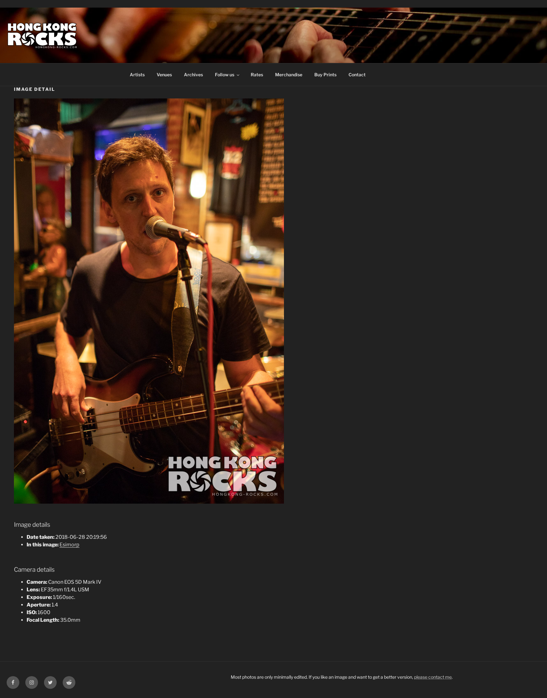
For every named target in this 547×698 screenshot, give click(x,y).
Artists (137, 74)
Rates (257, 74)
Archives (193, 74)
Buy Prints (325, 74)
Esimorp (69, 545)
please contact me (433, 677)
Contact (357, 74)
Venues (164, 74)
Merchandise (288, 74)
